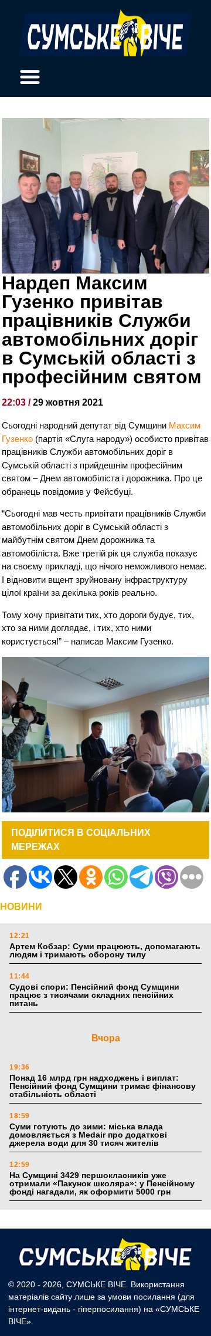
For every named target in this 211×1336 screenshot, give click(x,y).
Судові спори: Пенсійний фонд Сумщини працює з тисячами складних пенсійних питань (94, 995)
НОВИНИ (21, 907)
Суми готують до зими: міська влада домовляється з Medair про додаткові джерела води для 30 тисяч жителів (88, 1135)
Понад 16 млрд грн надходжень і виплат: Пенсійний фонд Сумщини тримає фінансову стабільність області (102, 1086)
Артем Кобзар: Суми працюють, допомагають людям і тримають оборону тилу (104, 950)
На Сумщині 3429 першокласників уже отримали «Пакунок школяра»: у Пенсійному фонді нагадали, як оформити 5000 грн (102, 1183)
